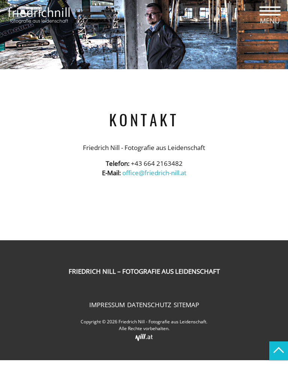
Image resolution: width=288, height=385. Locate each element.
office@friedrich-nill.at (154, 172)
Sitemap (186, 304)
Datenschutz (149, 304)
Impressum (107, 304)
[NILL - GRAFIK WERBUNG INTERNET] (144, 336)
